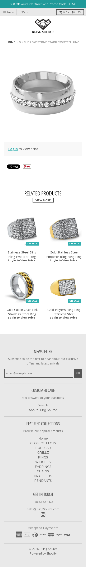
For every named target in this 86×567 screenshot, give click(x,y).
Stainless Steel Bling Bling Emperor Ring (22, 254)
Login (13, 149)
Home (11, 42)
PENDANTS (43, 481)
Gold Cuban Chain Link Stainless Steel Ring (22, 312)
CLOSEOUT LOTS (43, 443)
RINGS (43, 457)
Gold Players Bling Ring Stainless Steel (64, 312)
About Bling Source (43, 410)
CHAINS (43, 471)
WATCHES (43, 462)
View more (43, 200)
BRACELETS (43, 476)
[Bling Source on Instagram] (43, 515)
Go (78, 373)
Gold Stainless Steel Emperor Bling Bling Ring (64, 254)
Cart (72, 12)
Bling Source (48, 549)
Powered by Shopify (43, 553)
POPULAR (43, 448)
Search (43, 405)
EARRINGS (43, 467)
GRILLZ (43, 453)
